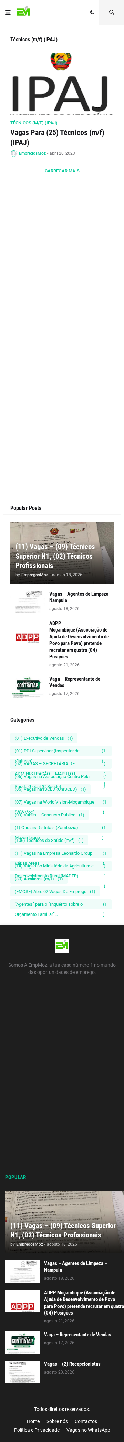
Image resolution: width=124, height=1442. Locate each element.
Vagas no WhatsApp (88, 1430)
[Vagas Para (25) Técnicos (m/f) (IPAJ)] (62, 84)
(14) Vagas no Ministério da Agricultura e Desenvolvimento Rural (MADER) (60, 867)
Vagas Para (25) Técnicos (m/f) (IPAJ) (57, 137)
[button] (8, 12)
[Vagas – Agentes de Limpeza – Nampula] (27, 602)
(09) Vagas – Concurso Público (49, 814)
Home (33, 1421)
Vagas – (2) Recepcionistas (72, 1364)
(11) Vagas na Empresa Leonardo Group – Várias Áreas (60, 854)
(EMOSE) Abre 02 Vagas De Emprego (55, 891)
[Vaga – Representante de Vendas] (27, 687)
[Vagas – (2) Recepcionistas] (22, 1372)
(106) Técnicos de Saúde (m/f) (49, 840)
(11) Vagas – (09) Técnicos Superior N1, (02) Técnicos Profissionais (55, 556)
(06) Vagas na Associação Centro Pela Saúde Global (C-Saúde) (61, 777)
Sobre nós (57, 1421)
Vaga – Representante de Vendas (74, 682)
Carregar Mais (62, 170)
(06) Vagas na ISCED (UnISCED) (50, 789)
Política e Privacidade (37, 1430)
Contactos (86, 1421)
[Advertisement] (62, 277)
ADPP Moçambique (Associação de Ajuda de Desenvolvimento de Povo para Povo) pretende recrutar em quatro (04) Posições (79, 640)
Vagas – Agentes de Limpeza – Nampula (80, 597)
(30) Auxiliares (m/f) (39, 878)
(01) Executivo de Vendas (44, 738)
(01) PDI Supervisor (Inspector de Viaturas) (60, 752)
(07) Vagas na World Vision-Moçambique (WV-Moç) (60, 803)
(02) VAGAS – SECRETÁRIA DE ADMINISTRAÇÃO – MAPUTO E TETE (60, 765)
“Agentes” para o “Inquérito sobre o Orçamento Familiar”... (61, 905)
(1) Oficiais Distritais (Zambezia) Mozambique (60, 829)
